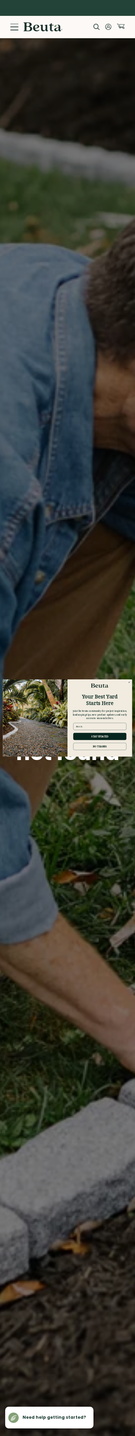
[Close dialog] (129, 682)
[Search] (96, 27)
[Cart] (121, 26)
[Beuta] (43, 26)
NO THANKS (100, 746)
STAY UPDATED (99, 736)
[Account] (108, 27)
